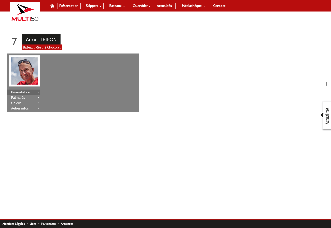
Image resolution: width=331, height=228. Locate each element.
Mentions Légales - (16, 224)
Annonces (67, 224)
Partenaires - (51, 224)
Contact (219, 6)
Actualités (164, 6)
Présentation (68, 6)
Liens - (35, 224)
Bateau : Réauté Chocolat (42, 47)
